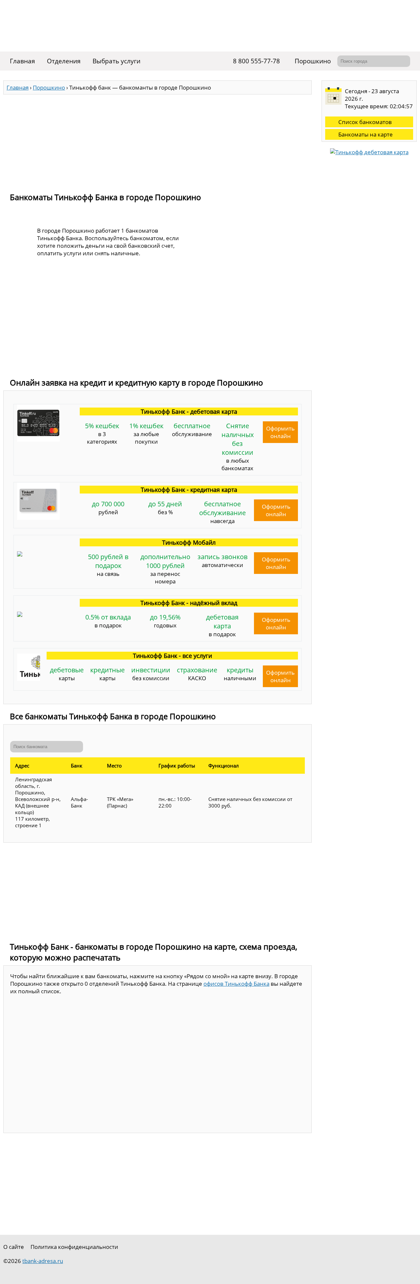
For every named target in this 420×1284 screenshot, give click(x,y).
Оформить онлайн (280, 432)
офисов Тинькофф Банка (236, 983)
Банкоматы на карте (365, 134)
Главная (22, 61)
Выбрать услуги (116, 61)
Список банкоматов (365, 122)
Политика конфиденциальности (74, 1247)
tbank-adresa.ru (42, 1261)
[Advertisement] (157, 140)
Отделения (64, 61)
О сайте (13, 1247)
